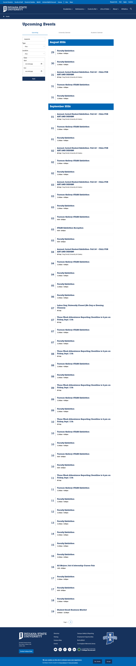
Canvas (60, 2)
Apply (125, 2)
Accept (108, 661)
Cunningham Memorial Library (86, 643)
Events (56, 643)
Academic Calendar (97, 32)
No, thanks (97, 661)
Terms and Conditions (73, 662)
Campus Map (58, 640)
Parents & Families (30, 2)
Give (66, 2)
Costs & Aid (92, 9)
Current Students (8, 2)
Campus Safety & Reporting (85, 633)
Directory (56, 633)
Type (24, 43)
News (71, 2)
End (25, 68)
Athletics (124, 9)
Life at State (104, 9)
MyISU (39, 2)
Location (25, 50)
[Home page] (3, 16)
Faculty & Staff (19, 2)
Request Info (113, 2)
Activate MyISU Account (49, 2)
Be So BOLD (81, 640)
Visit (120, 2)
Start (25, 60)
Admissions (79, 9)
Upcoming (35, 32)
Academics (67, 9)
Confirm (130, 2)
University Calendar (64, 32)
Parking (56, 637)
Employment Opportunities (85, 637)
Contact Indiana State (26, 651)
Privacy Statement (63, 662)
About (115, 9)
